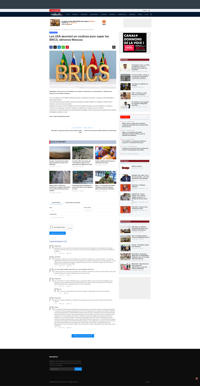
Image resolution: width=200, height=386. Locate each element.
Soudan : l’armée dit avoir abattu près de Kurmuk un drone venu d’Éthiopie (59, 162)
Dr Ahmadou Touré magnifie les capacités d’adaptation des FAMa (140, 103)
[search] (151, 14)
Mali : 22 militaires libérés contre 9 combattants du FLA (140, 236)
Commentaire (53, 214)
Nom (50, 207)
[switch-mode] (149, 10)
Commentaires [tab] (56, 202)
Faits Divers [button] (84, 14)
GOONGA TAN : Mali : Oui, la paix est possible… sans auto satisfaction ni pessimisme (140, 176)
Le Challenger (135, 188)
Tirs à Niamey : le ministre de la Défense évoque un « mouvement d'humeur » (134, 141)
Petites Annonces (54, 10)
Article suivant (88, 127)
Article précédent (77, 127)
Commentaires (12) (58, 241)
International (57, 29)
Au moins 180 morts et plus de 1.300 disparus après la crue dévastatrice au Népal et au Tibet (82, 162)
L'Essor (133, 71)
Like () (69, 253)
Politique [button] (103, 14)
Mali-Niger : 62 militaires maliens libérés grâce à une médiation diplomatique (140, 228)
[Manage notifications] (196, 378)
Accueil (51, 29)
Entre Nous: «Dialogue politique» (138, 185)
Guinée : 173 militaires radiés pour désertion (140, 245)
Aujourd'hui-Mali (135, 180)
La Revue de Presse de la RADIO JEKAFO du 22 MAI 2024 (100, 130)
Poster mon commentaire (57, 233)
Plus (146, 14)
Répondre (62, 253)
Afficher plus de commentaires (82, 336)
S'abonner (78, 369)
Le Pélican (134, 96)
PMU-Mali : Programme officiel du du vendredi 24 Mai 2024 (66, 131)
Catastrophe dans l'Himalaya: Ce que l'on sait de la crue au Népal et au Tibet (82, 187)
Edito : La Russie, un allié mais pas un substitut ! (139, 93)
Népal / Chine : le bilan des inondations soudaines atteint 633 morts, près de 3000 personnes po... (135, 125)
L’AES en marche (136, 166)
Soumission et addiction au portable (140, 84)
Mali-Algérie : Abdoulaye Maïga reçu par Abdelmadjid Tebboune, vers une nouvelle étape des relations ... (140, 256)
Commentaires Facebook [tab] (72, 202)
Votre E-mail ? (87, 207)
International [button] (122, 14)
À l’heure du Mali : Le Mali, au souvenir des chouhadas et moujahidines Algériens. (140, 76)
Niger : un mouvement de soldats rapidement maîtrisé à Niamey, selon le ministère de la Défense (105, 187)
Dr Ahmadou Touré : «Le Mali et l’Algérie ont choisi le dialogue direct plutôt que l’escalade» (140, 67)
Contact (145, 10)
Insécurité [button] (132, 14)
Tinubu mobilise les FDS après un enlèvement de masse (105, 161)
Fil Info (68, 14)
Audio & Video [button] (93, 14)
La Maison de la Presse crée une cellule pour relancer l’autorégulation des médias (135, 149)
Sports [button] (140, 14)
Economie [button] (112, 14)
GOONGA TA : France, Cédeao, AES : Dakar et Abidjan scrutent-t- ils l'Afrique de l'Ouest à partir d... (139, 197)
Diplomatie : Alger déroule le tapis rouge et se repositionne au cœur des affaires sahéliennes (140, 266)
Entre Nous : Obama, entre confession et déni (140, 207)
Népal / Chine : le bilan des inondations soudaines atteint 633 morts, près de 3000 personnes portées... (59, 188)
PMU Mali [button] (74, 14)
